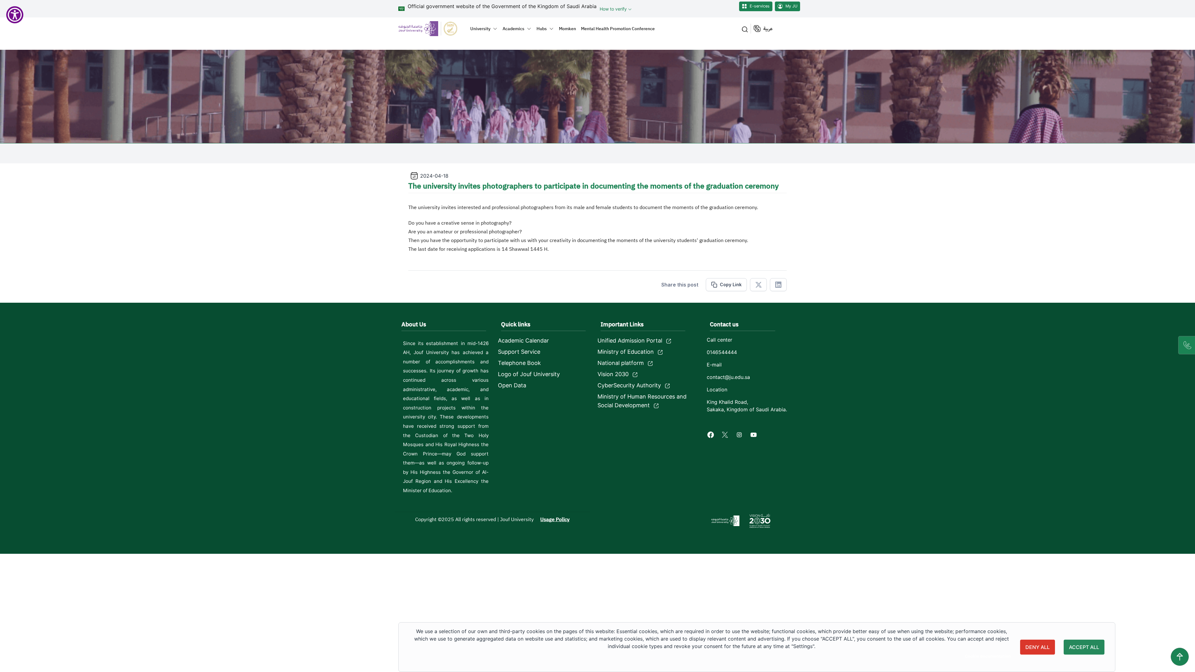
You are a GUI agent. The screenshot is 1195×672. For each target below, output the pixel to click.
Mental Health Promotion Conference (618, 28)
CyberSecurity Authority (629, 385)
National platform (621, 363)
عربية (768, 28)
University (480, 28)
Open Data (512, 385)
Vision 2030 (613, 374)
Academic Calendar (523, 340)
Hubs (542, 28)
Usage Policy (554, 519)
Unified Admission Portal (630, 340)
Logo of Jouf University (529, 374)
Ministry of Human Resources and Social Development (642, 400)
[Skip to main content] (1180, 657)
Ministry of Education (626, 351)
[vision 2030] (760, 520)
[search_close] (744, 29)
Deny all (1037, 647)
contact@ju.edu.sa (728, 377)
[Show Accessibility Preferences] (14, 14)
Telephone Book (519, 363)
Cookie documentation (988, 656)
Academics (513, 28)
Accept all (1084, 647)
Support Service (519, 351)
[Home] (431, 28)
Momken (567, 28)
